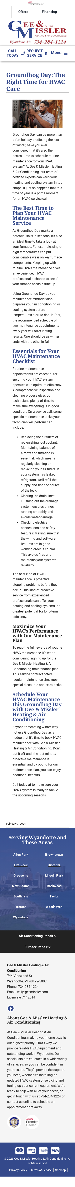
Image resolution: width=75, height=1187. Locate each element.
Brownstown (54, 855)
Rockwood (54, 886)
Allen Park (20, 855)
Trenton (20, 907)
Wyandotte (20, 917)
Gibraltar (54, 865)
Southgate (21, 896)
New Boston (20, 886)
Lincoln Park (54, 875)
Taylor (54, 896)
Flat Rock (21, 865)
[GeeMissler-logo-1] (37, 22)
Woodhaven (54, 907)
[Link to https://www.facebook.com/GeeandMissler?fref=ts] (11, 1008)
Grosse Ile (21, 875)
